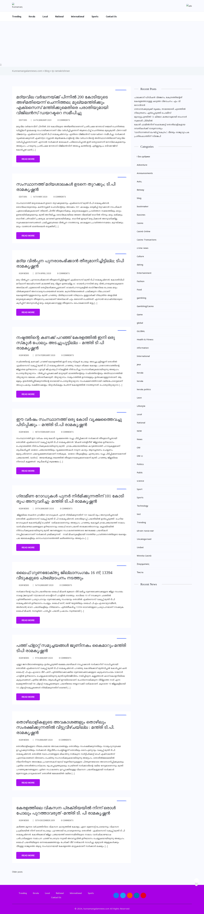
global (140, 323)
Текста (140, 572)
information (143, 348)
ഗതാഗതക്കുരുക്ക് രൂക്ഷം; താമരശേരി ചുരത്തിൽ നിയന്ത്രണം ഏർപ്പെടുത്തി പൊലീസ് (160, 111)
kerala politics (144, 389)
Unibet (140, 547)
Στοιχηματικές (143, 564)
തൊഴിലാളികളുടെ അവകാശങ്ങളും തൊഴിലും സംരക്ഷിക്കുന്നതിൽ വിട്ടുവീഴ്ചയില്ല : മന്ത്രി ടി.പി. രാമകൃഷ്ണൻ (65, 727)
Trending (16, 16)
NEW (139, 431)
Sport (139, 489)
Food (139, 290)
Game (140, 314)
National (59, 16)
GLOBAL (141, 331)
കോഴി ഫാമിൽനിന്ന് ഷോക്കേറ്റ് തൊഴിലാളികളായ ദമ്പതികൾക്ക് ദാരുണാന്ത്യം (159, 126)
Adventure (142, 165)
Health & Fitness (145, 339)
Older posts (17, 872)
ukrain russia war (145, 531)
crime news (142, 248)
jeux (139, 364)
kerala (140, 381)
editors (23, 120)
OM (138, 448)
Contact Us (111, 16)
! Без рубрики (143, 156)
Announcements (145, 173)
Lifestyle (141, 406)
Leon (139, 398)
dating (140, 265)
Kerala (32, 16)
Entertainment (144, 273)
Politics (140, 464)
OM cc (140, 456)
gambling (141, 298)
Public (140, 472)
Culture (140, 256)
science (140, 481)
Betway (140, 190)
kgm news (24, 273)
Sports (95, 16)
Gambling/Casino (145, 306)
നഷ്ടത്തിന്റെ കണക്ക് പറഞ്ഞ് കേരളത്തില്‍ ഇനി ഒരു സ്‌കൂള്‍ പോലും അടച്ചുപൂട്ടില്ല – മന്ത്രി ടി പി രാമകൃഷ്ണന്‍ (65, 342)
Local (45, 16)
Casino (140, 223)
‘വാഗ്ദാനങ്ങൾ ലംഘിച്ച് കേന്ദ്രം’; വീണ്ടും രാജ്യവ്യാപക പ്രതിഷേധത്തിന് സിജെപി (161, 134)
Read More (28, 159)
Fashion (140, 281)
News (139, 439)
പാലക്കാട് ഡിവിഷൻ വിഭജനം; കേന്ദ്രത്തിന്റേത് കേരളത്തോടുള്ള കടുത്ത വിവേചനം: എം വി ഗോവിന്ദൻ (158, 101)
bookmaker (142, 206)
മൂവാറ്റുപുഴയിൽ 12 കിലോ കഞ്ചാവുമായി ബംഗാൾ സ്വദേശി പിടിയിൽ (160, 119)
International (77, 16)
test (139, 514)
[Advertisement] (102, 42)
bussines (141, 215)
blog (139, 198)
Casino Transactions (146, 240)
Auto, (139, 181)
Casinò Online (143, 231)
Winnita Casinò (144, 556)
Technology (142, 506)
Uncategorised (144, 539)
